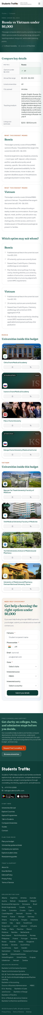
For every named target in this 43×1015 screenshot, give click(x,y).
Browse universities (11, 754)
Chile (30, 907)
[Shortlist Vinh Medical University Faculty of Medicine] (12, 526)
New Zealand (6, 935)
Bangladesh (23, 901)
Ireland (4, 923)
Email (13, 652)
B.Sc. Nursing (6, 989)
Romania (34, 938)
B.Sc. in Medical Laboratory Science (14, 998)
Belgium (33, 901)
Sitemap (29, 1012)
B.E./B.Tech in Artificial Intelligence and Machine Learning (19, 978)
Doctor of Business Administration (14, 985)
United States (21, 957)
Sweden (24, 948)
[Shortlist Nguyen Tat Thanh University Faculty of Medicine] (12, 497)
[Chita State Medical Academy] (21, 357)
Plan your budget (8, 841)
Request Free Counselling (13, 748)
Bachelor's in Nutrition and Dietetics (14, 1001)
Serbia (21, 942)
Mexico (29, 929)
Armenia (23, 898)
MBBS (32, 985)
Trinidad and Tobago (30, 951)
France (12, 917)
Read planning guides (9, 856)
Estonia (28, 913)
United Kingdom (7, 957)
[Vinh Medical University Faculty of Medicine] (21, 516)
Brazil (35, 904)
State (10, 662)
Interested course (13, 672)
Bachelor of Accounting (10, 982)
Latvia (15, 926)
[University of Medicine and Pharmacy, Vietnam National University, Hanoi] (21, 578)
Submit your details (22, 693)
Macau (4, 929)
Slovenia (14, 945)
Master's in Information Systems (13, 971)
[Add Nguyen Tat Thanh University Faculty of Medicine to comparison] (30, 497)
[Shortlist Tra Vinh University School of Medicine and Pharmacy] (12, 557)
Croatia (22, 910)
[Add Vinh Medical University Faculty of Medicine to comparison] (30, 526)
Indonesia (34, 920)
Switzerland (6, 951)
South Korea (6, 948)
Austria (4, 901)
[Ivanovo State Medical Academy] (21, 386)
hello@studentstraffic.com (14, 791)
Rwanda (12, 942)
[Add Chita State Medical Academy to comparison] (30, 367)
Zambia (25, 960)
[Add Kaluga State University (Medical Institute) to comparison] (30, 454)
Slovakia (5, 945)
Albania (4, 898)
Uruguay (33, 957)
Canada (22, 907)
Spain (16, 948)
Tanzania (16, 951)
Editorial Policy (7, 875)
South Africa (25, 945)
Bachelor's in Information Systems (14, 968)
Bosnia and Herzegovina (10, 904)
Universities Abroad (9, 808)
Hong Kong (14, 920)
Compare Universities (9, 823)
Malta (12, 929)
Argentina (13, 898)
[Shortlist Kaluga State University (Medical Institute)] (12, 454)
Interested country (13, 681)
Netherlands (25, 932)
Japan (18, 923)
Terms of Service (8, 882)
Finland (4, 917)
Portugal (24, 938)
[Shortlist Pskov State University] (12, 425)
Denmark (19, 913)
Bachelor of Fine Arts (9, 995)
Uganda (4, 954)
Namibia (14, 932)
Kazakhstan (27, 923)
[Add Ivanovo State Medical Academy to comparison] (30, 396)
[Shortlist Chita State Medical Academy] (12, 367)
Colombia (13, 910)
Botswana (26, 904)
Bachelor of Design (20, 992)
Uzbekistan (6, 960)
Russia (4, 942)
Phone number (13, 642)
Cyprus (31, 910)
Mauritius (20, 929)
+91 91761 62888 (10, 787)
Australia (33, 898)
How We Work (7, 871)
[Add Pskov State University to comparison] (30, 425)
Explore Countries (8, 812)
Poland (15, 938)
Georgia (21, 917)
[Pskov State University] (21, 415)
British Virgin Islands (9, 907)
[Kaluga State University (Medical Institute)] (21, 444)
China (4, 910)
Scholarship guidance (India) (12, 845)
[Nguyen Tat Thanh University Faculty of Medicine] (21, 486)
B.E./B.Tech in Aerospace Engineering (15, 974)
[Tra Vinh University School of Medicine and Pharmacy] (21, 546)
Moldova (5, 932)
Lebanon (24, 926)
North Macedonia (20, 935)
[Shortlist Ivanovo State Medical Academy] (12, 396)
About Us (5, 867)
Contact (5, 830)
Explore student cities (9, 853)
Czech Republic (7, 913)
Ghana (4, 920)
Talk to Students (8, 819)
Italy (11, 923)
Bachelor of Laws (21, 989)
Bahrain (13, 901)
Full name (11, 633)
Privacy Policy (7, 879)
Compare (12, 13)
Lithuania (33, 926)
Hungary (24, 920)
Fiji (35, 913)
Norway (33, 935)
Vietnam (16, 960)
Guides (4, 13)
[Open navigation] (39, 4)
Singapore (30, 942)
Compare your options (10, 849)
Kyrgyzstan (6, 926)
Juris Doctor (6, 992)
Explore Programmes (9, 815)
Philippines (5, 938)
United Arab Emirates (18, 954)
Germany (31, 917)
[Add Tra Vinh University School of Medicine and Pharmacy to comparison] (30, 557)
